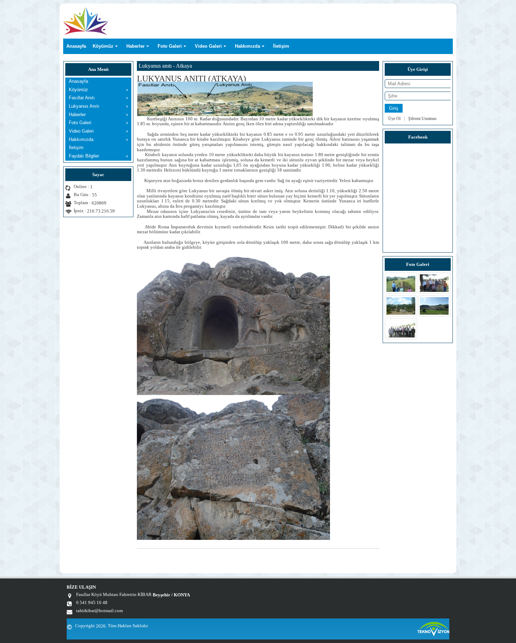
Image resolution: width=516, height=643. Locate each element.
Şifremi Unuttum (422, 118)
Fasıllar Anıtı (82, 97)
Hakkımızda (247, 46)
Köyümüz (103, 46)
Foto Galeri (170, 46)
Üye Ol (394, 118)
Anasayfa (76, 46)
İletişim (281, 46)
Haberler (135, 46)
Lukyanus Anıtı (84, 106)
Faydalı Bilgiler (84, 156)
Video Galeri (208, 46)
